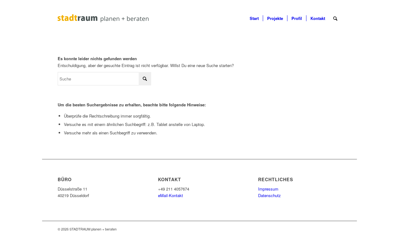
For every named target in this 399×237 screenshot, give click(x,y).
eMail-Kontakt (170, 195)
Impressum (268, 189)
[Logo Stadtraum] (119, 18)
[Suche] (335, 18)
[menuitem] (254, 18)
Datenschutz (269, 195)
